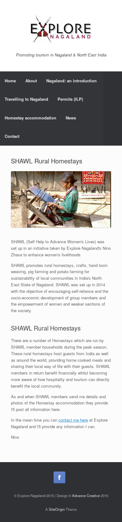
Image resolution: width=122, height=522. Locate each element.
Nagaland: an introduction (71, 81)
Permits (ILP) (70, 99)
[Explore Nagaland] (61, 28)
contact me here (73, 420)
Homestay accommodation (30, 118)
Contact (12, 136)
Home (10, 81)
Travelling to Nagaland (26, 99)
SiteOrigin (57, 509)
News (71, 118)
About (31, 81)
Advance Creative (86, 495)
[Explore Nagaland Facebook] (59, 477)
